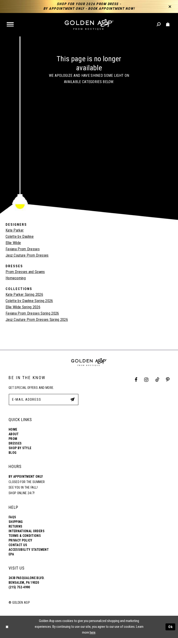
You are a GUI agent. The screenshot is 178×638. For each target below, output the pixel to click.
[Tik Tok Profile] (157, 380)
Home (13, 429)
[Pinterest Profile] (167, 379)
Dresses (15, 443)
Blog (12, 452)
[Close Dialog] (7, 627)
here (92, 632)
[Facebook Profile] (136, 379)
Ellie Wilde (13, 243)
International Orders (26, 531)
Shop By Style (20, 448)
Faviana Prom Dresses (23, 249)
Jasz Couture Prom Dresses (27, 255)
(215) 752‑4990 (19, 587)
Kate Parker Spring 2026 (24, 294)
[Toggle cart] (167, 24)
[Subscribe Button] (73, 399)
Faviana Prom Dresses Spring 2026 (32, 313)
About (14, 434)
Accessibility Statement (29, 549)
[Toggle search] (158, 24)
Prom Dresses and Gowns (25, 272)
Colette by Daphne (20, 236)
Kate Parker (15, 230)
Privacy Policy (20, 540)
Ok (170, 627)
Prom (13, 439)
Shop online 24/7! (22, 493)
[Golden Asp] (89, 24)
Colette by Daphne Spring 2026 (29, 301)
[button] (10, 25)
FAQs (12, 517)
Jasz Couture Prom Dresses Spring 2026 (37, 319)
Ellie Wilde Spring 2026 (23, 307)
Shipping (16, 522)
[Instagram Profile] (146, 379)
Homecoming (16, 278)
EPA (11, 554)
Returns (15, 526)
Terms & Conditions (25, 536)
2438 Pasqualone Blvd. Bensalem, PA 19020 (26, 580)
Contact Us (18, 545)
